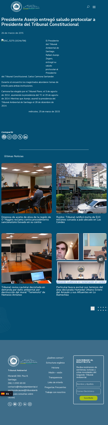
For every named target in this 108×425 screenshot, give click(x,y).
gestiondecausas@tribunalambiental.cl (26, 390)
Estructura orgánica (55, 362)
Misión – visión (55, 372)
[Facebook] (4, 136)
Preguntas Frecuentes (55, 387)
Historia (55, 367)
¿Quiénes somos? (55, 357)
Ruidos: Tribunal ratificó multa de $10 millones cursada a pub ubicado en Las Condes (78, 219)
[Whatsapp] (9, 136)
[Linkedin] (25, 136)
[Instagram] (14, 136)
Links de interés (55, 382)
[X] (20, 136)
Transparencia (55, 377)
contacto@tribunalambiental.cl (23, 386)
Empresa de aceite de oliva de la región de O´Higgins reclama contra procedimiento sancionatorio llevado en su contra (26, 219)
